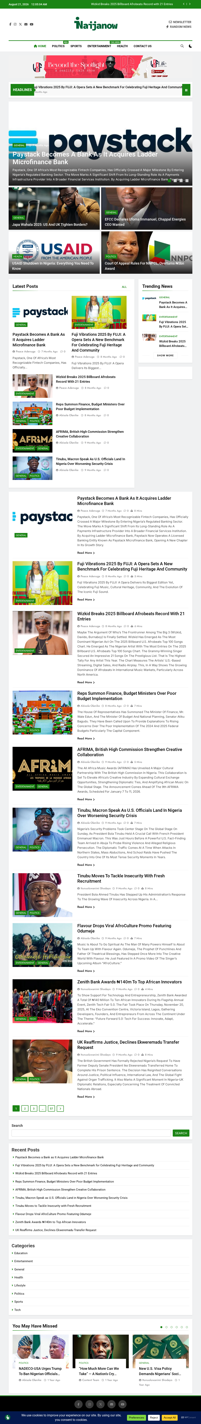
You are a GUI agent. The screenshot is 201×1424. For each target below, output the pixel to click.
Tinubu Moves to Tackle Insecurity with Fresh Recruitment (53, 1206)
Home (41, 46)
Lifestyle (20, 1285)
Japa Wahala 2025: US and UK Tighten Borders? (50, 225)
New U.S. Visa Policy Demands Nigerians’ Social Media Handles (160, 1373)
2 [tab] (176, 181)
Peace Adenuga (25, 351)
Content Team (90, 1380)
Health (122, 46)
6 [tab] (187, 1327)
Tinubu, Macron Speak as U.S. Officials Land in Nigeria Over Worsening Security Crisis (71, 1198)
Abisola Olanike (69, 415)
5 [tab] (182, 1327)
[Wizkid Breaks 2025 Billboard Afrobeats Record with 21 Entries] (158, 92)
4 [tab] (187, 181)
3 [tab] (182, 181)
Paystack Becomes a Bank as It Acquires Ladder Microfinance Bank (39, 339)
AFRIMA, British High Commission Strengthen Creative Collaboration (60, 1189)
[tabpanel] (100, 144)
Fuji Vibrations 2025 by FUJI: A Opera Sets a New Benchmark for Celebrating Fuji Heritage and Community (84, 1165)
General (19, 145)
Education (20, 1253)
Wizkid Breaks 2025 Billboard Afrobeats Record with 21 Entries (56, 1173)
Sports (76, 46)
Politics (60, 44)
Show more (165, 355)
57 (51, 1108)
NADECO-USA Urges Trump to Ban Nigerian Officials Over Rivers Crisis (40, 1373)
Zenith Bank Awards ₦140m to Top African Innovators (129, 981)
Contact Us (143, 46)
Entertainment (101, 44)
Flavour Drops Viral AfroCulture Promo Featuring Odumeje (53, 1214)
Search (17, 1125)
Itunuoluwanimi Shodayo (96, 888)
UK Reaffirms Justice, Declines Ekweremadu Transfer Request (55, 1230)
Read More (84, 553)
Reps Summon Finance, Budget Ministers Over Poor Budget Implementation (123, 4)
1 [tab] (170, 181)
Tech (33, 1019)
